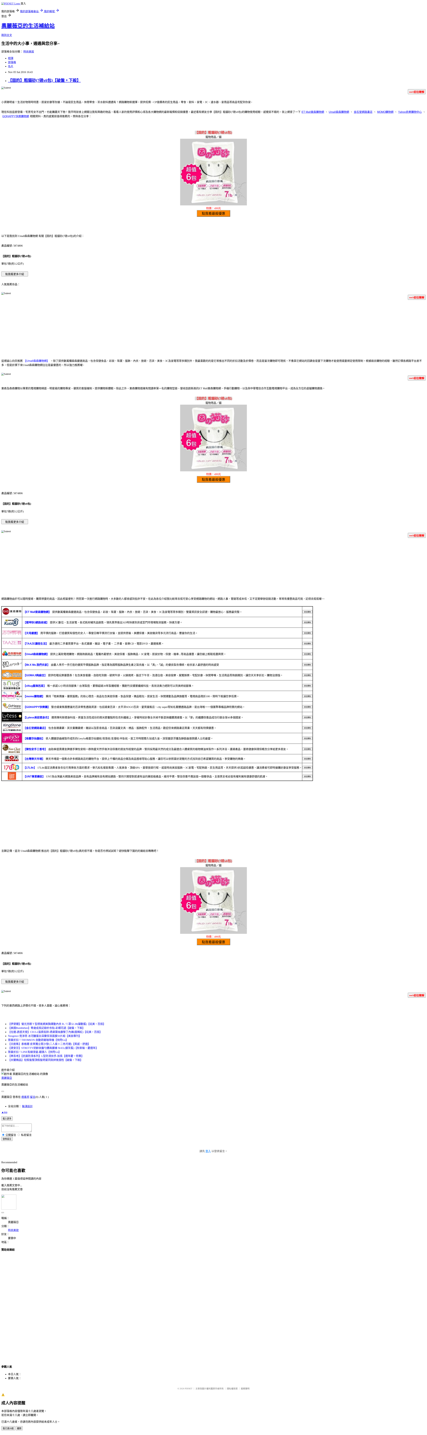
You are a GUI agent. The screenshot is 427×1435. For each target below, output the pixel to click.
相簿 (10, 58)
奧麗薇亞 (6, 1078)
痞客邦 (25, 1097)
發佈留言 (7, 1139)
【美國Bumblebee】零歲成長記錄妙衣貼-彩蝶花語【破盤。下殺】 (46, 1028)
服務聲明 (245, 1388)
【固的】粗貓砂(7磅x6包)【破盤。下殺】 (44, 80)
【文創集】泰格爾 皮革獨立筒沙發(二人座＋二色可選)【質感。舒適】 (49, 1044)
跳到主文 (6, 35)
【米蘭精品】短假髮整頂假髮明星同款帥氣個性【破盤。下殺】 (45, 1060)
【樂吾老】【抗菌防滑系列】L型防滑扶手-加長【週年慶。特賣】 (46, 1056)
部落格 (12, 62)
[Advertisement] (213, 328)
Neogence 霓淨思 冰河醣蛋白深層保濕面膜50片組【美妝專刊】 (44, 1036)
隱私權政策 (232, 1388)
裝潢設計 (27, 1106)
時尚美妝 (28, 51)
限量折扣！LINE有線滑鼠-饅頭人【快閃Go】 (34, 1052)
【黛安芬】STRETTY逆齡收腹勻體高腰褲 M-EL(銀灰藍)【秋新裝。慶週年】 (53, 1048)
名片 (10, 66)
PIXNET (188, 1388)
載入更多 (7, 1118)
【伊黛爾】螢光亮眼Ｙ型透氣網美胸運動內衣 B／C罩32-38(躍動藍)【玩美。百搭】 (57, 1024)
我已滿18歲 (8, 1428)
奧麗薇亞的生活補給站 (28, 26)
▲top (4, 1112)
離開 (19, 1428)
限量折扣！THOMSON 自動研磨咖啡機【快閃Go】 (38, 1040)
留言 (32, 1097)
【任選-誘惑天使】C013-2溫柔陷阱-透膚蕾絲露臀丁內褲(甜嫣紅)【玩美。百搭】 (55, 1032)
